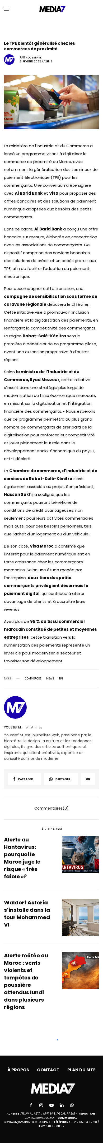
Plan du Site (81, 1070)
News (50, 678)
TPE (61, 678)
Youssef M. (33, 58)
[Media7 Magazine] (51, 9)
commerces (33, 678)
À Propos (18, 1070)
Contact (48, 1070)
